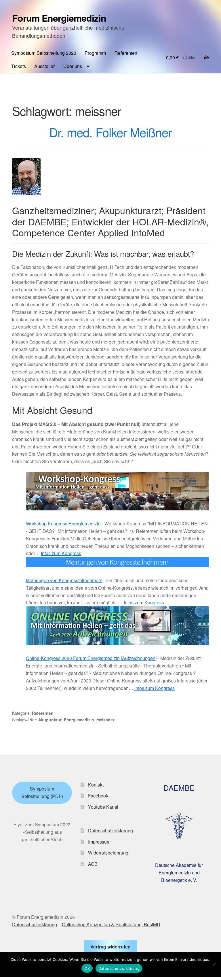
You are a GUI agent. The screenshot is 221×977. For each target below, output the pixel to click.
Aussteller (44, 66)
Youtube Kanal (103, 807)
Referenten (126, 53)
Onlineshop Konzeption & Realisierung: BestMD (111, 924)
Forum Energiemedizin (59, 17)
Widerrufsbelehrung (108, 852)
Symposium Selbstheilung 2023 (43, 53)
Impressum (99, 841)
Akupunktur (50, 720)
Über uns (72, 66)
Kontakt (96, 784)
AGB (93, 864)
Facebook (98, 795)
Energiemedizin (79, 720)
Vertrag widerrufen (110, 946)
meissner (105, 720)
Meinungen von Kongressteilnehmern (64, 580)
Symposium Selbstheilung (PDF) (42, 792)
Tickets (18, 66)
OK (87, 968)
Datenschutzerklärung (110, 830)
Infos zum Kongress (61, 553)
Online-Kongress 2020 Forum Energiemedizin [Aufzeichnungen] (91, 658)
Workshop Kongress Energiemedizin (63, 523)
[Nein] (214, 964)
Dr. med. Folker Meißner (110, 132)
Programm (95, 53)
